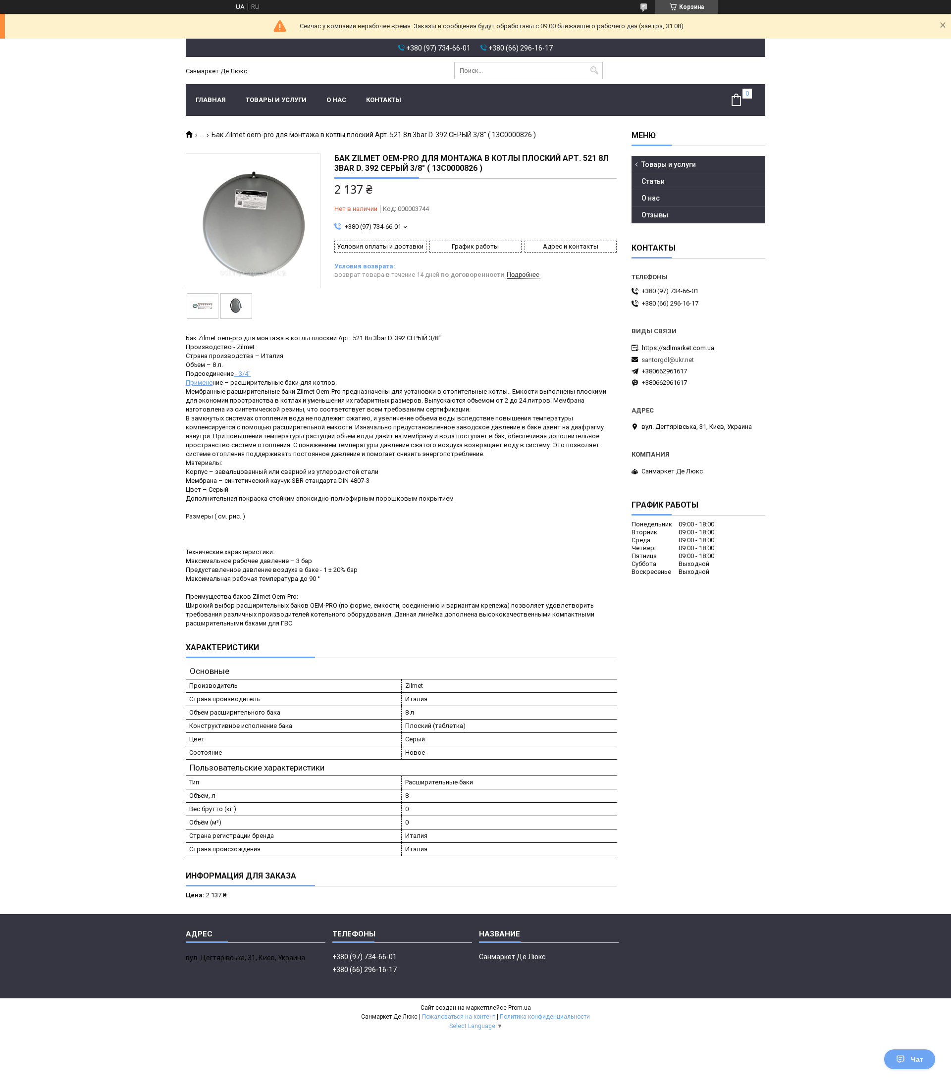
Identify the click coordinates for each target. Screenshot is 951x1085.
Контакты (383, 99)
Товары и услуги (276, 99)
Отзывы (654, 215)
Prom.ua (519, 1007)
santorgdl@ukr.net (667, 359)
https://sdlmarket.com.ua (678, 348)
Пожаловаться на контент (458, 1016)
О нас (336, 99)
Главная (211, 99)
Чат (917, 1059)
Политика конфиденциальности (545, 1016)
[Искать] (594, 70)
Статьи (653, 181)
